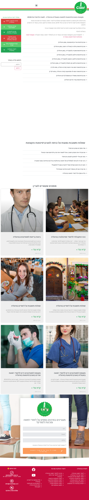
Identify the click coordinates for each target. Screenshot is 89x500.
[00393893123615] (12, 472)
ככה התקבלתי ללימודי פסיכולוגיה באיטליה (68, 237)
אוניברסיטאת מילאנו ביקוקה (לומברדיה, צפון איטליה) (68, 59)
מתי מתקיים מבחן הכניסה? (76, 148)
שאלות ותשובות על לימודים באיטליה (71, 306)
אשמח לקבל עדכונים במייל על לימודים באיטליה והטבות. (48, 445)
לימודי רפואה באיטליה (78, 473)
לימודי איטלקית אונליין (56, 483)
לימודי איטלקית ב (57, 478)
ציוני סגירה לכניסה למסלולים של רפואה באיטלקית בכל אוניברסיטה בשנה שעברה (59, 161)
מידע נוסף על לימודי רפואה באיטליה (74, 173)
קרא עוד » (81, 249)
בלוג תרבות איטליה (35, 485)
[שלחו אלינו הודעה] (12, 488)
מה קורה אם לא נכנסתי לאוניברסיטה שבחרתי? (70, 169)
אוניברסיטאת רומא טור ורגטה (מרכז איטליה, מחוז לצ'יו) (68, 67)
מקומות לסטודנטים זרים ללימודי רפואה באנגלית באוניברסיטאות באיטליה (70, 374)
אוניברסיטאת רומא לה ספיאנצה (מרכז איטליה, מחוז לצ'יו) (67, 71)
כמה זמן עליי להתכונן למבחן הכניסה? (73, 156)
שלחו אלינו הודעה (12, 490)
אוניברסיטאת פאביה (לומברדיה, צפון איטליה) (71, 50)
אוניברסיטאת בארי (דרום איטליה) (74, 80)
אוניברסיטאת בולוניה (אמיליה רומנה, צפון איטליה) (69, 46)
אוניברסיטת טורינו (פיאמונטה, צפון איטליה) (71, 42)
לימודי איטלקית (60, 468)
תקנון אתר (37, 487)
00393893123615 (12, 475)
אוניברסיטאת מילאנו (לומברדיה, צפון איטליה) (71, 55)
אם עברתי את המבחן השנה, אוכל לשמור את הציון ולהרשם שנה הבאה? (63, 152)
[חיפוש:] (11, 64)
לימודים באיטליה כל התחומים (75, 483)
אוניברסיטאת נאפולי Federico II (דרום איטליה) (70, 75)
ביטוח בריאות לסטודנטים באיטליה (27, 237)
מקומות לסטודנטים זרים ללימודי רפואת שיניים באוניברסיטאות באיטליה (25, 374)
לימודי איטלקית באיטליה (55, 482)
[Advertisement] (55, 102)
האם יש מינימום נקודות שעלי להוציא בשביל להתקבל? (68, 165)
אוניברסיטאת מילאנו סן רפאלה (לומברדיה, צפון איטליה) (67, 63)
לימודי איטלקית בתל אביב (55, 480)
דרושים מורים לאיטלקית (33, 483)
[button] (36, 5)
